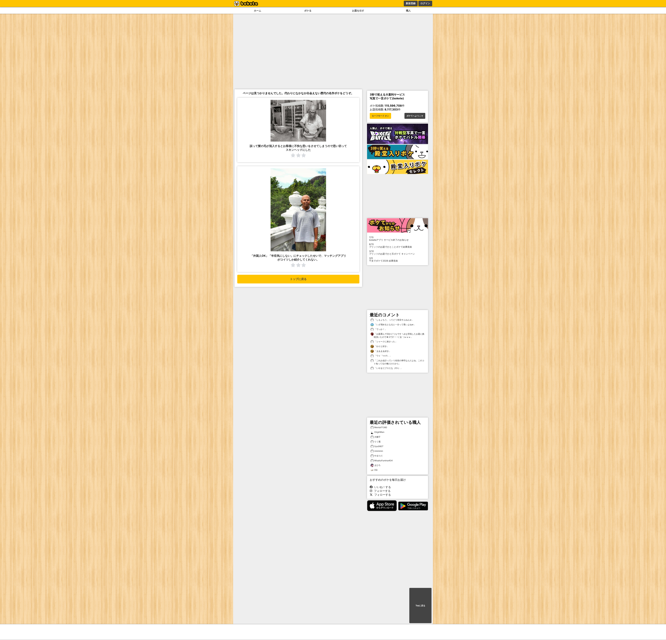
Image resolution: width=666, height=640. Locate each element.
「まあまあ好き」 (382, 351)
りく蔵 (377, 441)
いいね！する (382, 487)
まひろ (377, 465)
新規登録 (411, 3)
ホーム (257, 10)
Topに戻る (420, 605)
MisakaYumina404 (383, 460)
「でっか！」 (380, 329)
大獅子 (377, 437)
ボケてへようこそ (415, 116)
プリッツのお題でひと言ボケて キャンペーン (392, 252)
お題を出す (358, 10)
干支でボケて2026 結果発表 (383, 259)
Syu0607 (378, 446)
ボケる (307, 10)
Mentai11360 (380, 427)
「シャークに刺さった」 (385, 341)
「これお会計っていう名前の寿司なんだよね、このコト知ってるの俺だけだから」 (399, 362)
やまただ (378, 455)
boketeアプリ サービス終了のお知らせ (389, 238)
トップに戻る (298, 279)
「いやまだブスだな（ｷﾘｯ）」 (388, 368)
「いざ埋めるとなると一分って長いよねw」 (395, 324)
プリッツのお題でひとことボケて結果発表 (390, 245)
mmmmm (378, 451)
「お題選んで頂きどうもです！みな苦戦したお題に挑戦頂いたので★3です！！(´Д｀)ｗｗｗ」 (399, 335)
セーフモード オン (380, 116)
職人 (408, 10)
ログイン (425, 3)
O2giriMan (379, 432)
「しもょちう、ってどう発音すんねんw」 (393, 320)
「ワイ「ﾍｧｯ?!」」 (382, 355)
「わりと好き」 (381, 346)
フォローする (381, 491)
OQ (375, 470)
